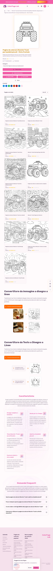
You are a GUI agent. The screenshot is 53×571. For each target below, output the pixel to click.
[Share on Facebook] (6, 86)
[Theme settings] (38, 6)
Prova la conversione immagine (14, 306)
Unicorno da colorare (18, 540)
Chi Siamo (5, 537)
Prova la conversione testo (13, 357)
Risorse (4, 544)
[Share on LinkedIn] (11, 86)
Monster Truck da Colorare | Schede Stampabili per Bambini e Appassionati (27, 10)
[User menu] (48, 6)
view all (44, 92)
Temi (8, 10)
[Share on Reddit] (14, 86)
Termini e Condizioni (7, 546)
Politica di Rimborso (7, 551)
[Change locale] (41, 6)
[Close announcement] (49, 2)
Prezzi (4, 540)
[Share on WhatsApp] (9, 86)
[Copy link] (22, 86)
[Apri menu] (27, 6)
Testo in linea (18, 69)
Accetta (36, 567)
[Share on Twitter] (4, 86)
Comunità (5, 542)
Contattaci (5, 539)
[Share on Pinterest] (17, 86)
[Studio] (45, 6)
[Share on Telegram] (19, 86)
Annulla (30, 567)
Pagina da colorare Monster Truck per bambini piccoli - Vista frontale (18, 12)
